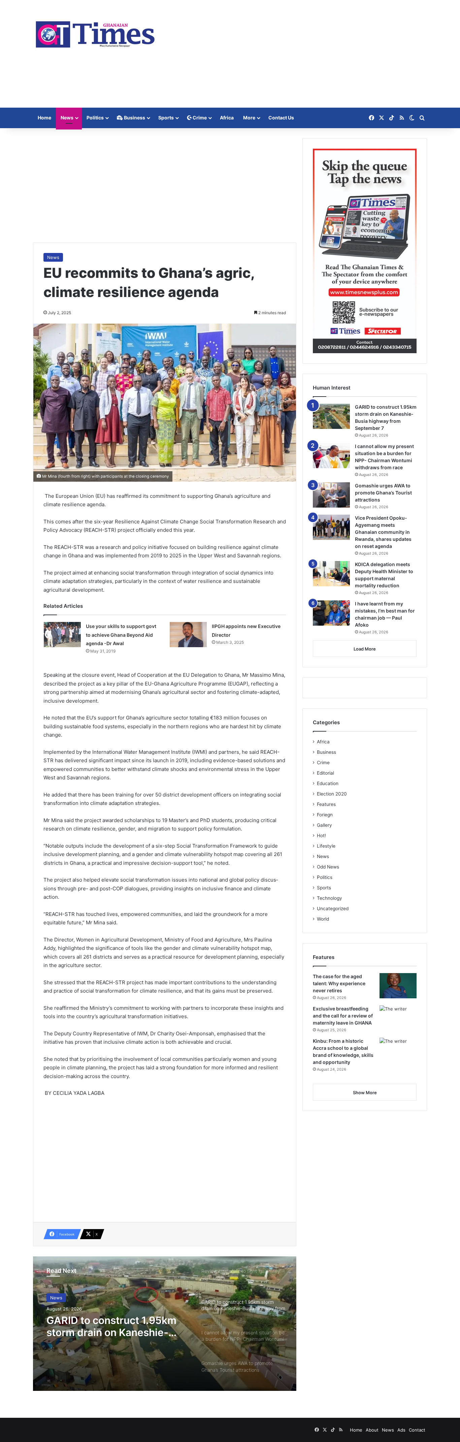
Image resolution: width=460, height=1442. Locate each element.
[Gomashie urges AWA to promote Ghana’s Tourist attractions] (331, 495)
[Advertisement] (297, 54)
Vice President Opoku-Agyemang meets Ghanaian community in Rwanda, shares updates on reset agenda (383, 532)
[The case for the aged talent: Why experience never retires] (398, 985)
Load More (365, 649)
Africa (227, 117)
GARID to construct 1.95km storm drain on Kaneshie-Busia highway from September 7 (111, 1326)
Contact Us (281, 117)
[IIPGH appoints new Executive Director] (188, 634)
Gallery (324, 825)
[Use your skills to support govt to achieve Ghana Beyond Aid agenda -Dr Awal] (62, 634)
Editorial (325, 773)
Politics (95, 117)
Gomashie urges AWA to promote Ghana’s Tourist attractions (383, 493)
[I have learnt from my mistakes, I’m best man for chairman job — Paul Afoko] (331, 613)
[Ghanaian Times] (95, 32)
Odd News (328, 867)
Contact (417, 1430)
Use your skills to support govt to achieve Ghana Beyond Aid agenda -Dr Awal (121, 634)
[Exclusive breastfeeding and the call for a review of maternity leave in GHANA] (398, 1018)
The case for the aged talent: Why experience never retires (339, 983)
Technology (329, 898)
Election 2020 (332, 794)
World (323, 919)
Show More (365, 1092)
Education (327, 783)
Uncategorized (333, 908)
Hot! (321, 835)
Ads (401, 1430)
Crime (199, 117)
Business (134, 117)
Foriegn (325, 814)
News (67, 117)
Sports (166, 117)
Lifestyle (326, 846)
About (372, 1430)
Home (44, 117)
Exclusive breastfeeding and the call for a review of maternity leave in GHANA (343, 1016)
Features (326, 804)
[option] (164, 1323)
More (249, 117)
